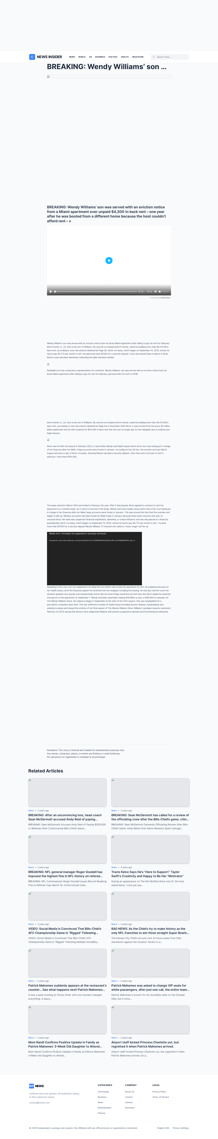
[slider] (95, 291)
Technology (103, 1091)
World (82, 57)
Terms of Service (160, 1097)
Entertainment (104, 1107)
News (72, 57)
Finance (101, 1113)
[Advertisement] (109, 25)
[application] (94, 558)
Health (125, 57)
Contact (129, 1097)
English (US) (163, 1128)
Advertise (130, 1107)
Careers (129, 1102)
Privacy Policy (159, 1091)
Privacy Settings (181, 1128)
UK (90, 57)
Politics (113, 57)
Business (100, 57)
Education (138, 57)
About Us (129, 1091)
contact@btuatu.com (39, 1102)
